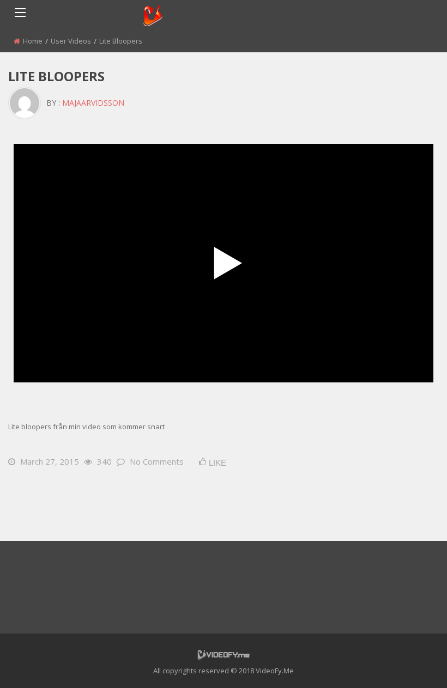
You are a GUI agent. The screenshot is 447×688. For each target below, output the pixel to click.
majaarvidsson (93, 103)
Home (33, 41)
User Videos (71, 41)
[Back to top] (411, 663)
